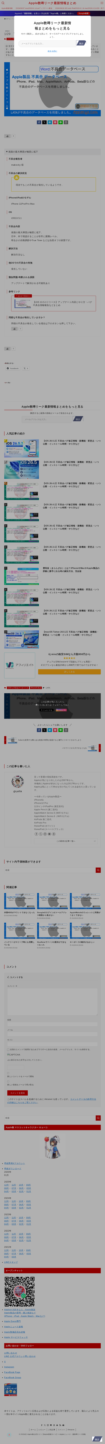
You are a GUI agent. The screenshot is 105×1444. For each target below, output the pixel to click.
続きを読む (52, 51)
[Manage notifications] (9, 1435)
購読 (81, 44)
